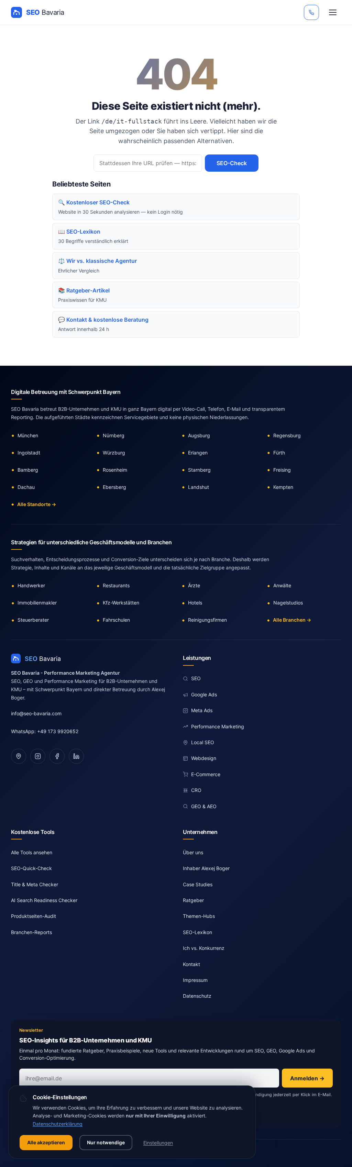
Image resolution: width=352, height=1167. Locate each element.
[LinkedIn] (76, 756)
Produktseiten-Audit (33, 916)
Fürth (279, 453)
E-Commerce (205, 774)
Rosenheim (115, 470)
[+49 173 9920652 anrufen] (311, 12)
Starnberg (199, 470)
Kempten (283, 487)
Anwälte (282, 585)
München (28, 435)
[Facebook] (57, 756)
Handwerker (31, 585)
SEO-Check (232, 163)
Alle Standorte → (36, 504)
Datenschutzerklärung (57, 1124)
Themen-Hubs (199, 916)
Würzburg (114, 453)
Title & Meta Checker (34, 884)
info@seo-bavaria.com (36, 713)
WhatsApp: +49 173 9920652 (44, 731)
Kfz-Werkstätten (121, 603)
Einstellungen (158, 1143)
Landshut (198, 487)
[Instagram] (37, 756)
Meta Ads (201, 710)
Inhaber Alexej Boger (206, 868)
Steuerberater (33, 620)
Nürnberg (113, 435)
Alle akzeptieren (46, 1142)
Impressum (195, 980)
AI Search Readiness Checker (44, 900)
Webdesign (203, 758)
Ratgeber (193, 900)
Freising (282, 470)
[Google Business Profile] (18, 756)
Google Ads (204, 694)
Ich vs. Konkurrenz (203, 948)
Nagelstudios (288, 603)
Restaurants (116, 585)
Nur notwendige (106, 1142)
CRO (196, 790)
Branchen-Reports (31, 932)
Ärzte (194, 585)
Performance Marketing (217, 726)
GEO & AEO (204, 806)
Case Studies (197, 884)
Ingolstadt (29, 453)
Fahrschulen (116, 620)
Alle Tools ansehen (31, 852)
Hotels (195, 603)
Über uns (193, 852)
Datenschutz (197, 996)
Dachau (26, 487)
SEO (196, 678)
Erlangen (198, 453)
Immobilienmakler (37, 603)
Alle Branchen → (292, 620)
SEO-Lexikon (197, 932)
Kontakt (191, 964)
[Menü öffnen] (332, 12)
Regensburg (287, 435)
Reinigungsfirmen (207, 620)
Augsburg (199, 435)
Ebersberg (114, 487)
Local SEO (202, 742)
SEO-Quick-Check (31, 868)
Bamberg (28, 470)
